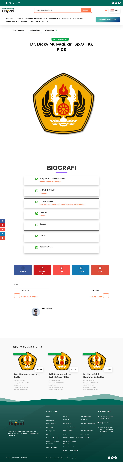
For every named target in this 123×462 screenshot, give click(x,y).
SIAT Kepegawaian (87, 430)
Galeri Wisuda (51, 447)
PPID (44, 21)
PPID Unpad (84, 437)
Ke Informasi (18, 30)
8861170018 (43, 193)
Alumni (24, 21)
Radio (48, 434)
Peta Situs (49, 458)
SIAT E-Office (85, 420)
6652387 (42, 216)
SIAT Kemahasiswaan (88, 423)
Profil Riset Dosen (60, 39)
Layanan (65, 18)
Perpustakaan (51, 423)
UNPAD (66, 416)
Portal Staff (67, 423)
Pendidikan (53, 18)
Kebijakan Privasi (60, 458)
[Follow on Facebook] (113, 3)
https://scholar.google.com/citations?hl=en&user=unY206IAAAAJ (62, 204)
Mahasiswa (77, 18)
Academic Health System (35, 18)
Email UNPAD (68, 430)
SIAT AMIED (84, 434)
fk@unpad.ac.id (14, 3)
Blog (48, 416)
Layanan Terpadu (52, 438)
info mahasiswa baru (107, 19)
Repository (50, 420)
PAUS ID (66, 420)
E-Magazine (50, 430)
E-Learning (67, 434)
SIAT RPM (83, 427)
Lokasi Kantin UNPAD (71, 450)
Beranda (9, 18)
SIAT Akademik (86, 416)
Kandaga (49, 427)
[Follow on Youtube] (119, 3)
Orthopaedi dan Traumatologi (50, 181)
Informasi (34, 21)
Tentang (18, 18)
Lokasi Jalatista (69, 447)
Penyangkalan (72, 458)
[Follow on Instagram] (116, 3)
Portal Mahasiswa (69, 427)
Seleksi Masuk (11, 21)
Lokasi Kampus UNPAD (71, 437)
